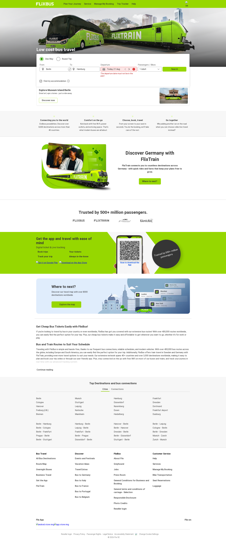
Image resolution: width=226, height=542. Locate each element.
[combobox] (57, 69)
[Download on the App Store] (61, 524)
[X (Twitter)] (188, 524)
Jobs (116, 469)
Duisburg (157, 414)
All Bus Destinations (46, 458)
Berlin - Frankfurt (44, 431)
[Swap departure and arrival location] (70, 69)
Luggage (157, 486)
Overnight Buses (44, 469)
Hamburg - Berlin (82, 424)
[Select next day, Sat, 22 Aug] (129, 69)
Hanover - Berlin (121, 424)
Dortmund (157, 406)
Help (155, 458)
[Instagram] (185, 524)
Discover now (48, 100)
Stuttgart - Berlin (122, 439)
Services (157, 464)
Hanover (40, 406)
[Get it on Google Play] (45, 524)
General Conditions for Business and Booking (131, 482)
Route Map (41, 464)
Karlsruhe (79, 410)
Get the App (41, 480)
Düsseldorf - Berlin (83, 439)
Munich (78, 398)
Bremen (39, 414)
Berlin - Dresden (160, 431)
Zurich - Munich (160, 439)
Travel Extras (81, 469)
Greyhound (119, 464)
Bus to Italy (80, 480)
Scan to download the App (129, 264)
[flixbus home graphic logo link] (45, 4)
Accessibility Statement (124, 534)
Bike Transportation (162, 475)
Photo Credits (120, 503)
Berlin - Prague (81, 435)
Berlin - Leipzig (159, 424)
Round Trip (67, 59)
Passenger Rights (94, 534)
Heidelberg (119, 414)
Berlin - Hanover (121, 428)
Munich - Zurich (160, 435)
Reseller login (120, 509)
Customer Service (162, 453)
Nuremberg (119, 406)
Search (174, 69)
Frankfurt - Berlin (82, 431)
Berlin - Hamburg (43, 424)
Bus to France (81, 486)
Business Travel (43, 475)
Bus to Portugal (82, 491)
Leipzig (78, 406)
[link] (113, 296)
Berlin (38, 398)
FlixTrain (40, 486)
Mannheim (79, 414)
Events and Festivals (85, 458)
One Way (49, 59)
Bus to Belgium (82, 497)
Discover (79, 453)
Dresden (156, 402)
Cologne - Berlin (160, 428)
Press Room (120, 475)
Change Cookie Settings (149, 534)
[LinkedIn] (187, 524)
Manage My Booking (162, 469)
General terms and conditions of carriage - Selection (129, 491)
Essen (116, 410)
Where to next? (149, 181)
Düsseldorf (119, 402)
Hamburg (118, 398)
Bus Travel (41, 453)
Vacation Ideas (82, 464)
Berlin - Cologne (43, 428)
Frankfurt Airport (160, 410)
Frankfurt (157, 398)
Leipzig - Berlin (81, 428)
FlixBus (117, 453)
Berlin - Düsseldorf (122, 435)
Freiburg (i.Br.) (42, 410)
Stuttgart (79, 402)
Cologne (40, 402)
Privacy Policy (79, 534)
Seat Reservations (161, 480)
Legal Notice (108, 534)
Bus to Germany (82, 475)
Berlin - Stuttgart (44, 439)
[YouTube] (186, 524)
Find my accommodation (55, 81)
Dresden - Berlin (121, 431)
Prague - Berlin (43, 435)
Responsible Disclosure (125, 498)
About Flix (119, 458)
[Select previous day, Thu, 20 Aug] (125, 69)
